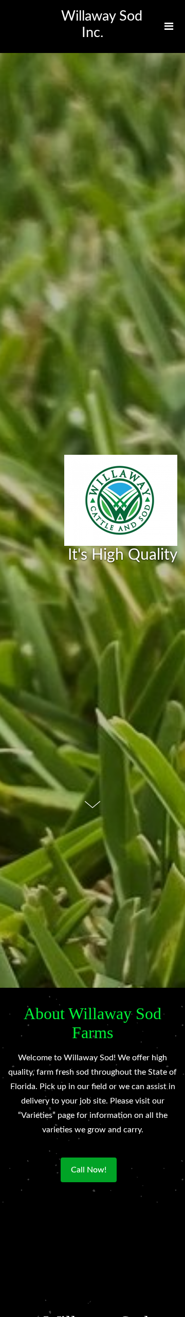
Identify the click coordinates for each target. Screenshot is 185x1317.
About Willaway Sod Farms (92, 1023)
